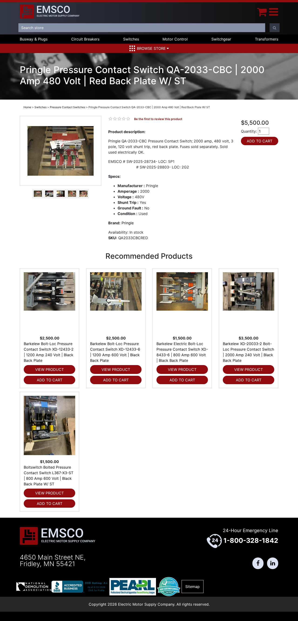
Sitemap (192, 586)
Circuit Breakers (85, 39)
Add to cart (49, 380)
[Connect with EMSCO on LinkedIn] (272, 563)
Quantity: (249, 131)
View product (49, 369)
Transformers (266, 39)
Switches (131, 39)
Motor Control (175, 39)
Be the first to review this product (158, 119)
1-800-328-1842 (251, 540)
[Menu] (273, 12)
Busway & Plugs (33, 39)
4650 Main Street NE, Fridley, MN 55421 (53, 560)
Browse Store (151, 48)
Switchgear (221, 39)
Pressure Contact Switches (67, 107)
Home (27, 107)
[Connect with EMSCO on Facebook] (258, 563)
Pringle (128, 223)
